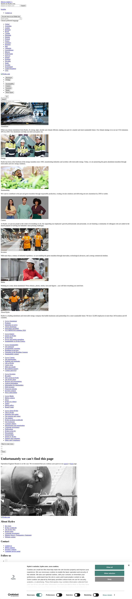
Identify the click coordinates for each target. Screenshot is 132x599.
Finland (7, 39)
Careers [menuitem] (8, 86)
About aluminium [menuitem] (10, 327)
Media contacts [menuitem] (10, 398)
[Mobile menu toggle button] (7, 96)
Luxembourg (9, 50)
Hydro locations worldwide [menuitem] (14, 420)
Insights (3, 9)
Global (7, 24)
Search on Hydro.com (8, 4)
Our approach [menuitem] (9, 347)
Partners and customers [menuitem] (12, 438)
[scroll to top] (1, 454)
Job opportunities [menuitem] (10, 359)
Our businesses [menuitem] (10, 422)
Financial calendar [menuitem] (11, 389)
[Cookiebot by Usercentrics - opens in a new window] (13, 595)
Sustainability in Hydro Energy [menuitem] (15, 341)
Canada (7, 33)
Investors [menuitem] (8, 88)
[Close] (4, 97)
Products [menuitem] (8, 323)
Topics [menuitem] (7, 403)
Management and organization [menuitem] (15, 425)
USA (6, 70)
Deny (109, 579)
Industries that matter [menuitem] (11, 414)
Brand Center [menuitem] (9, 407)
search (66, 464)
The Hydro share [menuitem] (10, 379)
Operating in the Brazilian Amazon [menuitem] (16, 352)
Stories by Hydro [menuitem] (10, 436)
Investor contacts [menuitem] (10, 391)
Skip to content (6, 2)
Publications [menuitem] (9, 429)
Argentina (8, 26)
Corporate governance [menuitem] (12, 427)
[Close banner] (129, 565)
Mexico (7, 52)
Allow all (109, 567)
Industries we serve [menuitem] (11, 325)
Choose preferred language (9, 21)
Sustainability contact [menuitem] (12, 354)
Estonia (7, 37)
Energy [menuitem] (8, 80)
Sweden (7, 65)
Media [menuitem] (7, 90)
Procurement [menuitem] (9, 433)
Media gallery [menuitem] (9, 405)
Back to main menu (7, 444)
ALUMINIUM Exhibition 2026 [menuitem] (15, 330)
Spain (7, 63)
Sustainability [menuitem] (10, 84)
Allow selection (109, 573)
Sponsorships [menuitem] (9, 435)
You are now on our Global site (11, 16)
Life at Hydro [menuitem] (9, 363)
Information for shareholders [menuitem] (14, 385)
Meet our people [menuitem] (10, 367)
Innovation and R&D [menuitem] (12, 328)
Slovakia (8, 61)
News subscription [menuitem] (11, 392)
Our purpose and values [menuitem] (12, 416)
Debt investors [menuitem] (9, 387)
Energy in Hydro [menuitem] (10, 336)
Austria (7, 28)
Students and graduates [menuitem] (12, 361)
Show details (107, 595)
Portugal (7, 59)
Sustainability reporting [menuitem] (12, 348)
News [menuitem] (7, 400)
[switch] (59, 595)
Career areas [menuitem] (9, 365)
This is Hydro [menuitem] (9, 412)
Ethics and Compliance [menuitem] (12, 440)
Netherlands (9, 54)
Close (3, 451)
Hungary (8, 44)
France (7, 41)
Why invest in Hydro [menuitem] (12, 378)
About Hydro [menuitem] (9, 92)
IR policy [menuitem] (8, 376)
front (71, 464)
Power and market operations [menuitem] (14, 339)
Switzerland (9, 67)
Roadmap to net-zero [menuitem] (12, 350)
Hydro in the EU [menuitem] (10, 431)
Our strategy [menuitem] (9, 418)
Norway (7, 55)
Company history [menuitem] (10, 423)
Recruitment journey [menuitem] (11, 369)
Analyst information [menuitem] (11, 383)
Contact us (8, 13)
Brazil (7, 31)
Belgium (8, 30)
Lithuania (8, 48)
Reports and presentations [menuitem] (13, 381)
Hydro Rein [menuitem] (9, 337)
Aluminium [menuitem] (9, 77)
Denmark (8, 35)
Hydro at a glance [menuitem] (10, 401)
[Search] (21, 19)
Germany (8, 43)
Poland (7, 57)
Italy (6, 46)
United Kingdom (10, 68)
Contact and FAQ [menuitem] (10, 370)
